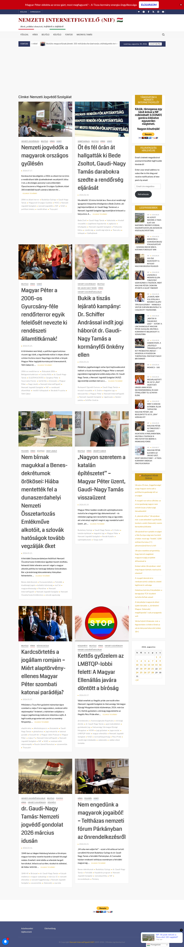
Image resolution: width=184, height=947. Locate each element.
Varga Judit (98, 539)
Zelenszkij (48, 883)
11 (141, 665)
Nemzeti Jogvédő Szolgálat (100, 227)
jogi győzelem (101, 730)
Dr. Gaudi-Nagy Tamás (87, 288)
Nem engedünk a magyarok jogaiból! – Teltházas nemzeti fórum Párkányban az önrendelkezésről (102, 821)
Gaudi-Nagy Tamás (96, 220)
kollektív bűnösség (45, 585)
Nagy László (33, 384)
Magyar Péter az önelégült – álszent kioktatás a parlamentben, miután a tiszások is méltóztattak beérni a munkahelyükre (148, 434)
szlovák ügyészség (52, 595)
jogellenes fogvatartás (97, 223)
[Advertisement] (92, 71)
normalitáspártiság (102, 737)
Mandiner (42, 588)
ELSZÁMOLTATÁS (36, 377)
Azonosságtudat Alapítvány (102, 720)
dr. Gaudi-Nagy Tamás (95, 724)
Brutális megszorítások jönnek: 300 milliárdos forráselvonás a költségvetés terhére (51, 43)
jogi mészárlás (51, 731)
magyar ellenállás (100, 733)
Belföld (45, 34)
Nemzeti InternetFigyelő (50, 384)
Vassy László (51, 451)
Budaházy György (48, 199)
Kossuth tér (34, 735)
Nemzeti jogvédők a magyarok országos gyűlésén (44, 155)
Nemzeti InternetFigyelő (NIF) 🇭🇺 (70, 19)
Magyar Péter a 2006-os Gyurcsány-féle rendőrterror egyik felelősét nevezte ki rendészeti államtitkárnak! (44, 315)
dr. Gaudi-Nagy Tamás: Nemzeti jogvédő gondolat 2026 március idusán (42, 825)
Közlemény (83, 646)
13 (149, 665)
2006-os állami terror (30, 199)
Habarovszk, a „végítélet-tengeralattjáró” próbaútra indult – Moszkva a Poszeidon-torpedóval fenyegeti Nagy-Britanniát (148, 351)
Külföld (57, 34)
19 (145, 668)
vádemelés (102, 740)
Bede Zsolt (82, 220)
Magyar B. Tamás (84, 34)
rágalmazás (108, 397)
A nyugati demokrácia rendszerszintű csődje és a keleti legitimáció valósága (148, 581)
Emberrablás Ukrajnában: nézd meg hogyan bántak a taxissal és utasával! (148, 569)
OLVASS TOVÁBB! (30, 193)
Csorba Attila (45, 374)
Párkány (95, 879)
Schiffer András (91, 400)
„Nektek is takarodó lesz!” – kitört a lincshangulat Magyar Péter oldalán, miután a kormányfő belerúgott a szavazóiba (148, 326)
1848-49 (24, 873)
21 (152, 668)
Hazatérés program (102, 872)
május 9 (31, 738)
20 (149, 668)
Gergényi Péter (52, 377)
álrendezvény (83, 720)
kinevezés (53, 381)
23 (160, 668)
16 (160, 665)
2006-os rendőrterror (30, 371)
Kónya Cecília (43, 646)
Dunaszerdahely (46, 582)
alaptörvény (26, 728)
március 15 (53, 876)
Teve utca (117, 230)
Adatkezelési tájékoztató (27, 930)
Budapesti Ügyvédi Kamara (89, 387)
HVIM (91, 730)
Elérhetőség (50, 928)
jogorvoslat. (115, 730)
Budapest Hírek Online (149, 477)
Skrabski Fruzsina (58, 390)
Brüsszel (34, 873)
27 (149, 672)
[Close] (181, 4)
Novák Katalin (108, 536)
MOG (56, 203)
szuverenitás (62, 744)
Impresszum (35, 12)
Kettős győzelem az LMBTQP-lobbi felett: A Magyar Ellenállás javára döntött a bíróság (101, 672)
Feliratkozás (143, 194)
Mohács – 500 (153, 367)
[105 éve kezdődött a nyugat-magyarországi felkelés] (139, 258)
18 (141, 668)
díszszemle (53, 728)
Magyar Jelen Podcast (50, 735)
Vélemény (52, 802)
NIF (56, 206)
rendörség (89, 230)
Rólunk (23, 12)
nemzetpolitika (101, 876)
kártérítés (43, 381)
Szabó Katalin (84, 141)
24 (137, 672)
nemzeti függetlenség (40, 880)
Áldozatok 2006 (48, 371)
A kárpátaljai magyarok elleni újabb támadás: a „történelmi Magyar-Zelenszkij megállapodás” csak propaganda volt (148, 609)
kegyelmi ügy (109, 390)
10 (137, 665)
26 (145, 672)
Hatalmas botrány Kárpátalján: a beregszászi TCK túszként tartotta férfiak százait (148, 593)
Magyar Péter (96, 393)
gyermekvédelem (113, 724)
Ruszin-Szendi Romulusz (44, 744)
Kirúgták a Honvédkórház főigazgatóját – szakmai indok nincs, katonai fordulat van (148, 244)
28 (152, 672)
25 (141, 672)
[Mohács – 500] (139, 367)
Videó (59, 141)
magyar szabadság (38, 876)
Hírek (35, 34)
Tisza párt (54, 209)
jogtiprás (112, 223)
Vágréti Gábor (99, 451)
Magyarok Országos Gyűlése (40, 203)
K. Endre (98, 390)
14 (152, 665)
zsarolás (57, 883)
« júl (136, 680)
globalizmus (38, 731)
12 (145, 665)
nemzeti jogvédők (45, 206)
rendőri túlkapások (40, 390)
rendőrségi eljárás (103, 230)
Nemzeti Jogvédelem (30, 141)
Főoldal (24, 34)
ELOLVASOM (149, 4)
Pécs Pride (116, 737)
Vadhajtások (92, 233)
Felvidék (25, 451)
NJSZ (62, 206)
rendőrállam (42, 209)
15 (156, 665)
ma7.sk (58, 585)
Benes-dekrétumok (29, 582)
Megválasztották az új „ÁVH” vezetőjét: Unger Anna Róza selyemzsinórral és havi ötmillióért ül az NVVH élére (148, 387)
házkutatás (111, 220)
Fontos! (69, 34)
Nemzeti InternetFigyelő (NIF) (82, 942)
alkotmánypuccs (40, 728)
